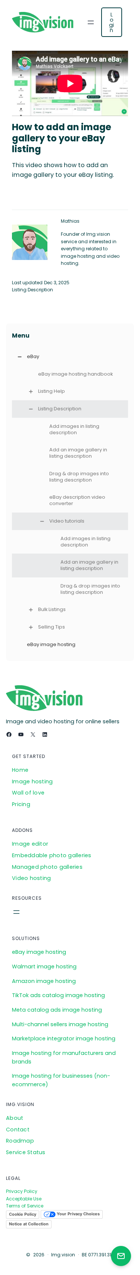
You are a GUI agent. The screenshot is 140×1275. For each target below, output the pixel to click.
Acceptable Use (23, 1199)
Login (111, 22)
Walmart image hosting (44, 966)
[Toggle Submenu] (19, 357)
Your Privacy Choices (78, 1214)
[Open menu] (90, 22)
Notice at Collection (29, 1224)
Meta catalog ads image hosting (57, 1010)
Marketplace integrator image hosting (63, 1038)
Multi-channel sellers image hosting (60, 1024)
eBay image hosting (39, 952)
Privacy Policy (21, 1191)
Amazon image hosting (44, 981)
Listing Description (32, 289)
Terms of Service (24, 1206)
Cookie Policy (22, 1214)
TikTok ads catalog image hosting (58, 995)
